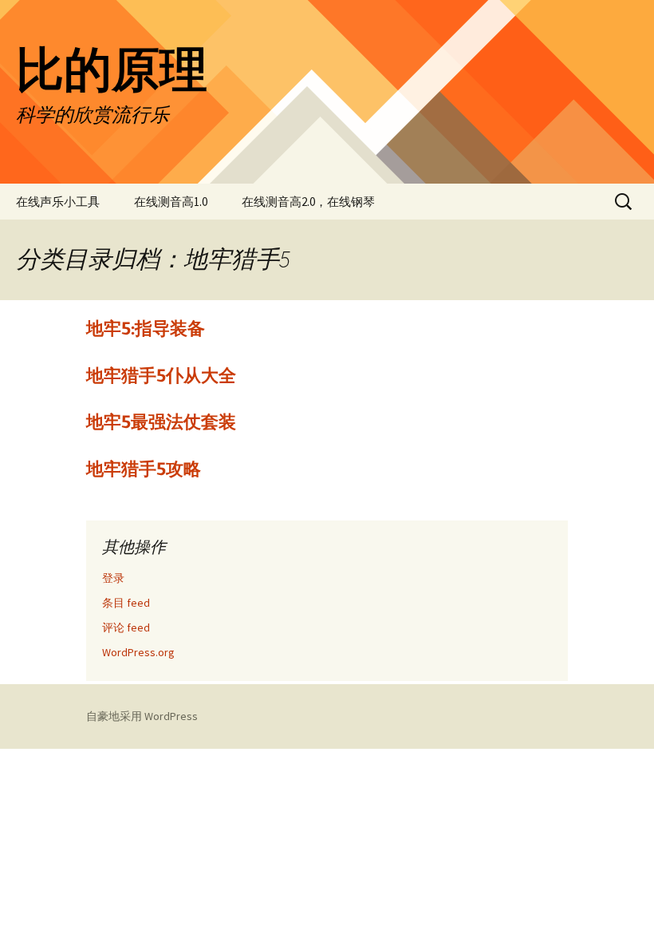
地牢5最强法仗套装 (161, 422)
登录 (113, 578)
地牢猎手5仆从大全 (161, 375)
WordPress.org (138, 652)
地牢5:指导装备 (145, 328)
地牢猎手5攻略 (143, 469)
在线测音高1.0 (170, 201)
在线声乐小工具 (58, 201)
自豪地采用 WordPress (142, 716)
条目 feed (126, 603)
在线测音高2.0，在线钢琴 (308, 201)
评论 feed (126, 627)
